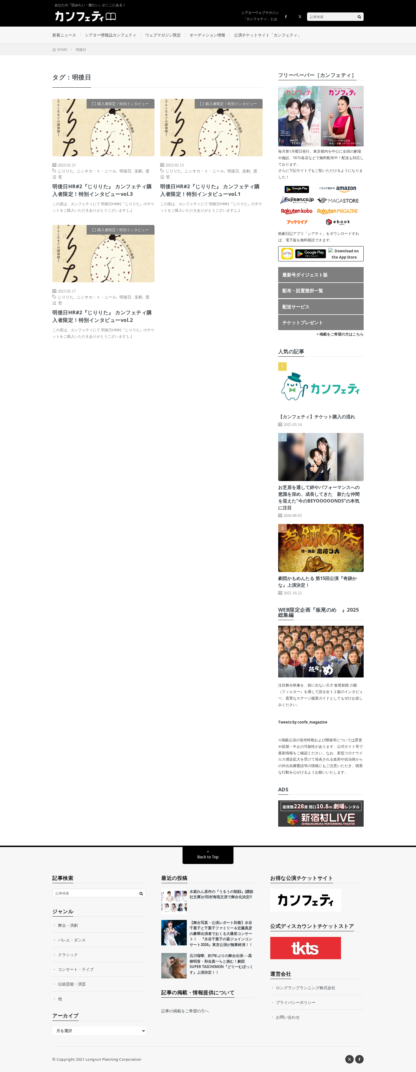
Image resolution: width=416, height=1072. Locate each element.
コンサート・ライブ (76, 969)
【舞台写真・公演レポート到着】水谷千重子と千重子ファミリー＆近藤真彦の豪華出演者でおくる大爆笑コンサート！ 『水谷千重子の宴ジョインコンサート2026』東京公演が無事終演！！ (221, 933)
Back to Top (208, 856)
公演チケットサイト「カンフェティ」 (267, 35)
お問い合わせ (288, 1017)
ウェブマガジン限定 (163, 35)
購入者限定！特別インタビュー (123, 103)
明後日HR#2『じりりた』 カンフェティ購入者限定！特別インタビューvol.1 (210, 190)
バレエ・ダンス (72, 940)
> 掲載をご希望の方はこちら (340, 334)
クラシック (68, 954)
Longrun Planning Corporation (113, 1059)
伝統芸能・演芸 (72, 984)
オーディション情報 (207, 35)
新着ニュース (64, 35)
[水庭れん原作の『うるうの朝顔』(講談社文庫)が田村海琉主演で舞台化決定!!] (174, 901)
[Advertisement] (211, 283)
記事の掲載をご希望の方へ (185, 1010)
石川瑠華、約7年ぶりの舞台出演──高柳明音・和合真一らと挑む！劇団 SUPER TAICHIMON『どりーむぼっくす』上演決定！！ (221, 964)
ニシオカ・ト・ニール (96, 171)
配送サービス (296, 307)
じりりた (66, 171)
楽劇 (138, 171)
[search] (359, 16)
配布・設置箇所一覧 (302, 290)
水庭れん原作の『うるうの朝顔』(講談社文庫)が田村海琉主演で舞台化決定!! (221, 894)
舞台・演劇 (68, 925)
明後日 (125, 171)
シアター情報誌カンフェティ (110, 35)
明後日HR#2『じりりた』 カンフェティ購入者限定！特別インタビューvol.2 (102, 316)
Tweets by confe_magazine (302, 722)
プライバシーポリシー (296, 1002)
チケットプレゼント (302, 322)
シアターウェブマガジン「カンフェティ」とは (260, 15)
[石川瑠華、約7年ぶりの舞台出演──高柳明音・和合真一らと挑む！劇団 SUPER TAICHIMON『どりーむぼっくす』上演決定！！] (174, 965)
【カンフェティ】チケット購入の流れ (316, 416)
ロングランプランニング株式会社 (305, 987)
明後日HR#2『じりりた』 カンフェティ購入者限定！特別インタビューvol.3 (102, 190)
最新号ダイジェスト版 (305, 275)
